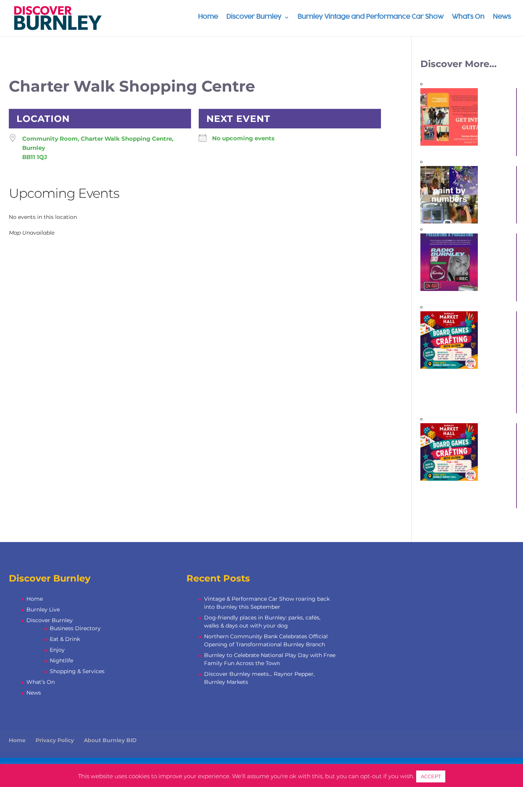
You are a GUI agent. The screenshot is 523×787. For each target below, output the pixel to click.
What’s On (468, 17)
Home (208, 17)
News (502, 17)
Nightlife (61, 660)
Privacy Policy (55, 740)
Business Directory (75, 628)
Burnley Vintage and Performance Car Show (370, 17)
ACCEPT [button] (431, 776)
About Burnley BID (110, 740)
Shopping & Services (77, 671)
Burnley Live (43, 609)
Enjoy (57, 649)
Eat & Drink (65, 639)
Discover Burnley (253, 17)
